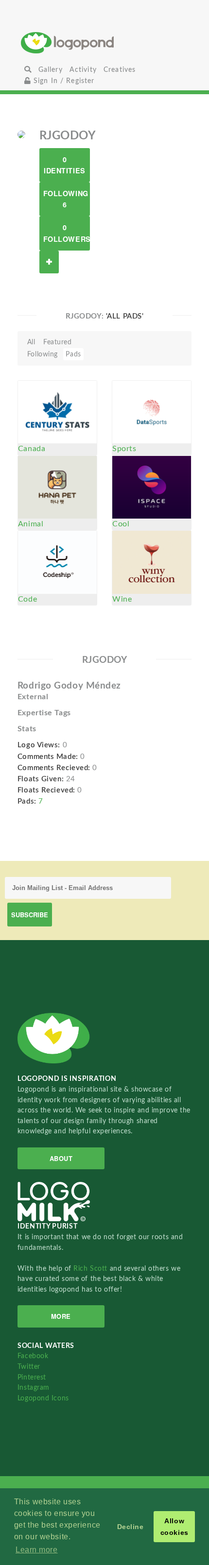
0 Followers (66, 232)
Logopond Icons (43, 1398)
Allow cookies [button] (174, 1526)
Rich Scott (91, 1268)
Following (42, 354)
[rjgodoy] (21, 134)
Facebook (32, 1356)
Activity (83, 69)
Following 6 (65, 198)
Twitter (28, 1366)
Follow (49, 262)
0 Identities (65, 164)
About (61, 1158)
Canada (31, 449)
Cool (120, 524)
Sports (124, 449)
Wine (122, 599)
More (61, 1316)
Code (27, 599)
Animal (30, 524)
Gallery (50, 69)
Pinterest (31, 1377)
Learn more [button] (37, 1550)
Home (105, 42)
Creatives (120, 69)
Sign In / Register (63, 80)
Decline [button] (130, 1527)
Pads (73, 354)
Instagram (33, 1387)
